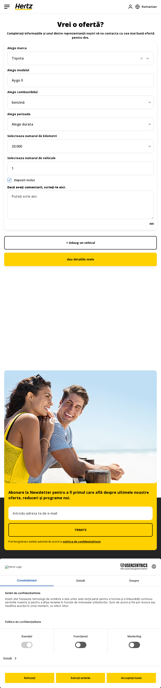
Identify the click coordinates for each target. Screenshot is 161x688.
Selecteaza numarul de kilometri (32, 136)
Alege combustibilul (22, 92)
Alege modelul (18, 70)
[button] (143, 58)
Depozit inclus (24, 180)
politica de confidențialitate (82, 541)
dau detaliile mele (80, 259)
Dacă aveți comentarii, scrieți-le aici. (36, 187)
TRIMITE (80, 530)
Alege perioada (18, 114)
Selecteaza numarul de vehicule (31, 158)
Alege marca (17, 48)
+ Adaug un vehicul (80, 243)
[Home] (24, 7)
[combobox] (80, 58)
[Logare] (130, 6)
